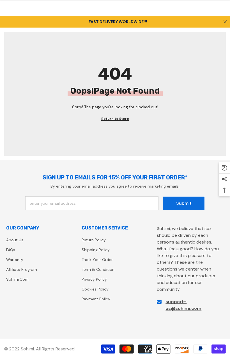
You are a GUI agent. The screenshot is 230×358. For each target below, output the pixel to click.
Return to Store (115, 118)
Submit (184, 203)
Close (225, 21)
